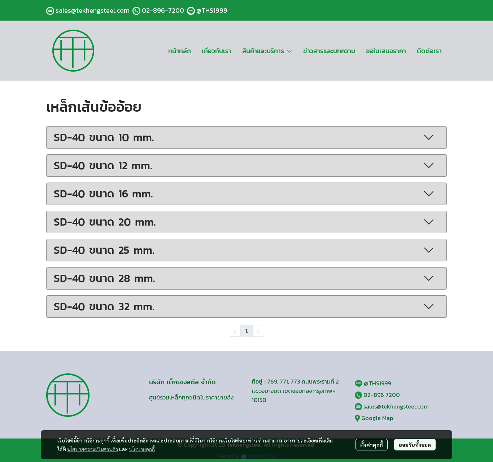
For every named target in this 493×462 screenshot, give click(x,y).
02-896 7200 (381, 394)
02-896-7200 (163, 10)
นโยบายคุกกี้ (142, 449)
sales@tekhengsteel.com (93, 10)
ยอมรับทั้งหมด (415, 444)
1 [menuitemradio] (246, 330)
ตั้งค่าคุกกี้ (371, 444)
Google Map (377, 418)
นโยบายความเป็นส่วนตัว (92, 449)
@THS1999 (211, 10)
